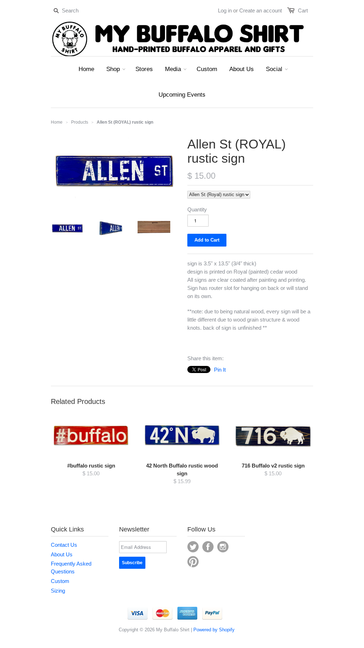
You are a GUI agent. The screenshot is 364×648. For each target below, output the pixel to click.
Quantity (197, 209)
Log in (225, 10)
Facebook (208, 546)
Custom (60, 581)
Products (79, 122)
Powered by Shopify (214, 629)
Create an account (260, 10)
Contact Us (64, 545)
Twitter (193, 546)
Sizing (58, 591)
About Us (62, 554)
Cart (303, 10)
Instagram (223, 546)
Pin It (220, 370)
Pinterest (193, 561)
